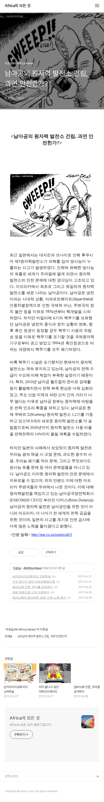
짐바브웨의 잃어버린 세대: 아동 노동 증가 (39, 597)
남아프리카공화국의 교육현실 (31, 576)
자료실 (17, 568)
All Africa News (32, 568)
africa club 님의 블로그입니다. (31, 725)
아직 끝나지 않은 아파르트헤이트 (33, 581)
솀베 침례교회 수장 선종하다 (30, 592)
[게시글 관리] (34, 552)
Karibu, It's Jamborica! (21, 784)
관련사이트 (11, 776)
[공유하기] (28, 552)
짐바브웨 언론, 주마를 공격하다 (32, 587)
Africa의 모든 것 (17, 6)
